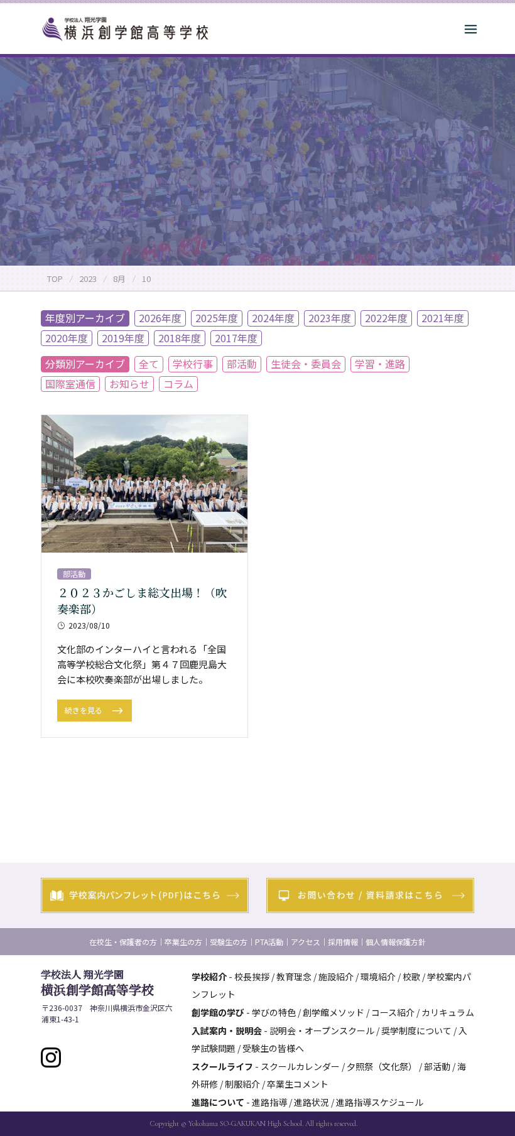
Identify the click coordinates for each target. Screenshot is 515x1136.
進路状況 (311, 1102)
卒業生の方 (183, 941)
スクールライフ (222, 1066)
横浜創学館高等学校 (97, 982)
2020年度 (66, 337)
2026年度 (160, 317)
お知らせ (129, 383)
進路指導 (269, 1102)
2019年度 (123, 337)
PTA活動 (269, 941)
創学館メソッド (333, 1012)
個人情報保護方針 (396, 941)
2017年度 (236, 337)
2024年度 (273, 317)
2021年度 (442, 317)
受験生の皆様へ (273, 1048)
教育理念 (294, 976)
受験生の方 (228, 941)
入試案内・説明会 (227, 1030)
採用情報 (343, 941)
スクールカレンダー (300, 1066)
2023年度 (329, 317)
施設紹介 (336, 976)
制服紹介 (242, 1084)
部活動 (242, 363)
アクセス (305, 941)
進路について (218, 1102)
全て (149, 363)
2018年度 (179, 337)
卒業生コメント (297, 1084)
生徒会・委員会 (306, 363)
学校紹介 (209, 976)
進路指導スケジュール (379, 1102)
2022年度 (386, 317)
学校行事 (193, 363)
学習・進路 (380, 363)
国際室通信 (70, 383)
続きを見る (84, 710)
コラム (178, 383)
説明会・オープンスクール (321, 1030)
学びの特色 (274, 1012)
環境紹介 (378, 976)
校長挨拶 (251, 976)
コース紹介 (393, 1012)
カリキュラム (447, 1012)
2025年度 (216, 317)
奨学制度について (416, 1030)
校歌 (411, 976)
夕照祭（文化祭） (382, 1066)
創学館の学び (218, 1012)
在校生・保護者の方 (123, 941)
